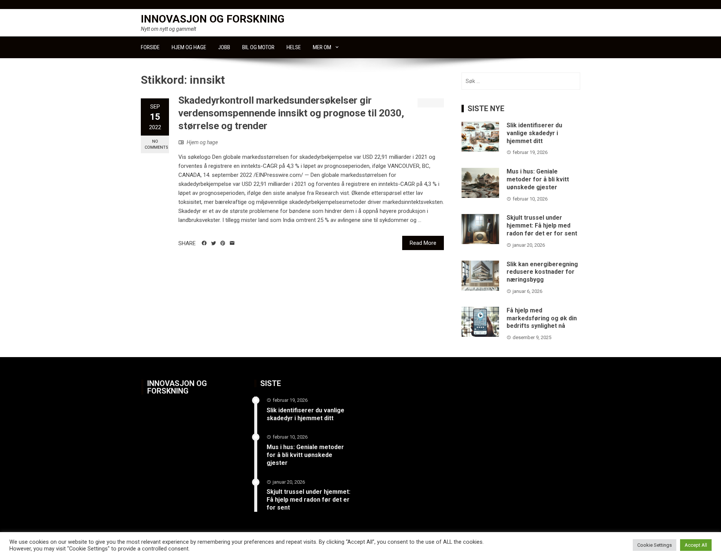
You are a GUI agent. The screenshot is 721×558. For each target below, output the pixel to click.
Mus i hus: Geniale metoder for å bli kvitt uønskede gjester (538, 179)
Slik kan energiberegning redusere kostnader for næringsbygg (542, 272)
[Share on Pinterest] (223, 243)
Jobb (224, 47)
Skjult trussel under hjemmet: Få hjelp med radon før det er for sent (542, 225)
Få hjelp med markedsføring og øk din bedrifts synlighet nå (542, 318)
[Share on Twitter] (213, 243)
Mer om (322, 47)
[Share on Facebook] (204, 243)
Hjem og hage (189, 47)
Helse (294, 47)
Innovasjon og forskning (213, 19)
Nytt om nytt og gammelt (168, 29)
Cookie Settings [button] (654, 545)
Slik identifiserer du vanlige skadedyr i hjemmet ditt (534, 133)
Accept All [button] (696, 545)
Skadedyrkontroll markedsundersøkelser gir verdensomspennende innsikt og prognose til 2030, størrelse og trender (291, 113)
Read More (423, 243)
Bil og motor (258, 47)
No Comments (156, 144)
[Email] (232, 243)
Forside (150, 47)
